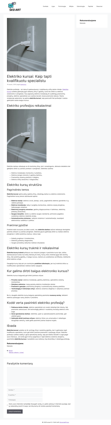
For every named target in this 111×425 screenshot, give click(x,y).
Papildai (90, 6)
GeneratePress (64, 422)
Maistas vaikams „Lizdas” (16, 352)
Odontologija (81, 6)
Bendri (11, 350)
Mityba (71, 6)
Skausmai (99, 6)
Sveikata (45, 6)
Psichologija (62, 6)
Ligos (53, 6)
